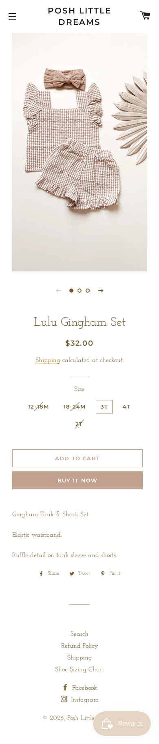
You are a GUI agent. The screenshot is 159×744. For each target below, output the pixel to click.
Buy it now (77, 480)
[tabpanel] (79, 151)
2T (79, 424)
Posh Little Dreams (79, 16)
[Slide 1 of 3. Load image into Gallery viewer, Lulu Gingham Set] (71, 290)
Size (79, 389)
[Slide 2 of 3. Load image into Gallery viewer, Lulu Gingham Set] (79, 290)
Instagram (84, 700)
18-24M (75, 406)
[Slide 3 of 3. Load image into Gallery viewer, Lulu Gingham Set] (88, 290)
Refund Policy (79, 646)
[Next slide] (101, 291)
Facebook (83, 688)
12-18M (38, 406)
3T (104, 406)
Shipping (47, 360)
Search (79, 634)
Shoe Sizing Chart (79, 669)
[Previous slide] (58, 291)
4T (126, 406)
